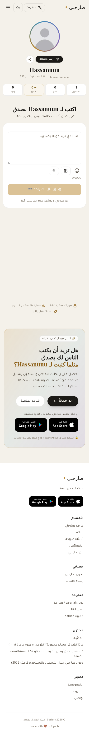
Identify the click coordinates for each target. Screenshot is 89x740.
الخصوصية (75, 685)
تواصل (78, 698)
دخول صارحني (74, 574)
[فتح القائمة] (8, 7)
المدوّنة (78, 638)
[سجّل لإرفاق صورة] (66, 171)
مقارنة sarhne (74, 616)
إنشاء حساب (74, 581)
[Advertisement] (44, 256)
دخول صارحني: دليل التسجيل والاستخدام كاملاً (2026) (47, 663)
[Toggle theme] (18, 7)
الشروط (77, 691)
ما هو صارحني (74, 526)
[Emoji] (77, 170)
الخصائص (76, 546)
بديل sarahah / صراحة (68, 603)
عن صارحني (75, 552)
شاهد (79, 532)
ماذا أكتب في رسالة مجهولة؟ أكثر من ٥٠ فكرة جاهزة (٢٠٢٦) (46, 645)
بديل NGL (77, 610)
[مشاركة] (30, 59)
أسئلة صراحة (74, 539)
